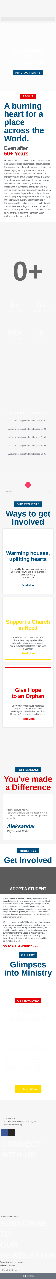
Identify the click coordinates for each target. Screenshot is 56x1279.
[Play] (28, 485)
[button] (28, 19)
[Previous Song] (19, 485)
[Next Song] (36, 485)
